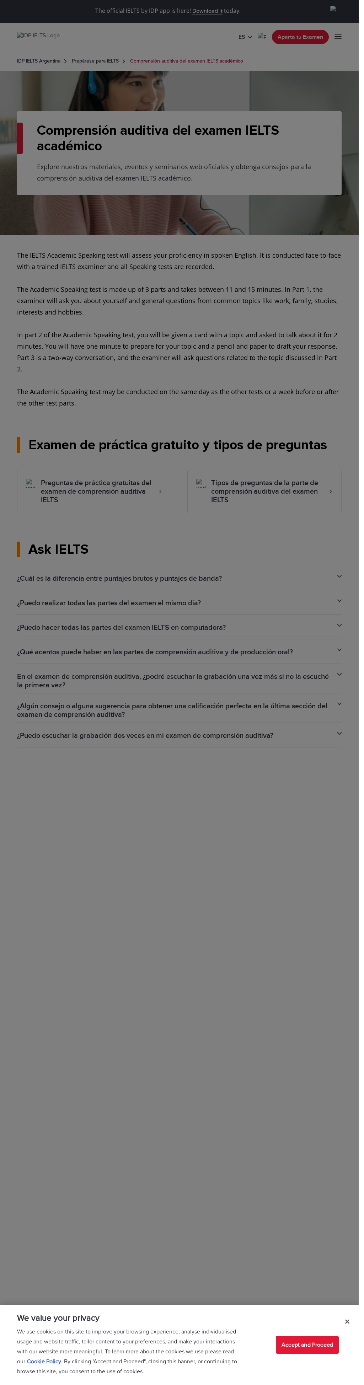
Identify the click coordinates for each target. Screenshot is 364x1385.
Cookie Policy (44, 1361)
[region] (179, 1345)
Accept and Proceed (307, 1344)
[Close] (347, 1321)
